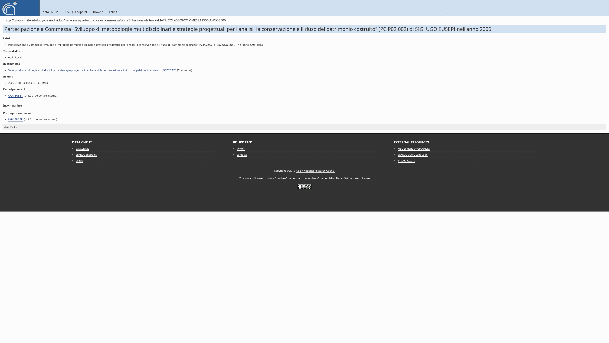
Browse (98, 12)
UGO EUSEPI (15, 95)
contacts (242, 154)
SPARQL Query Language (413, 154)
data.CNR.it (50, 12)
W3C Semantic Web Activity (414, 148)
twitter (241, 148)
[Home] (19, 8)
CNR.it (113, 12)
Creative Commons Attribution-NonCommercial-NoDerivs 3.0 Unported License (322, 178)
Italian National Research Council (315, 170)
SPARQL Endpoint (75, 12)
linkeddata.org (406, 160)
